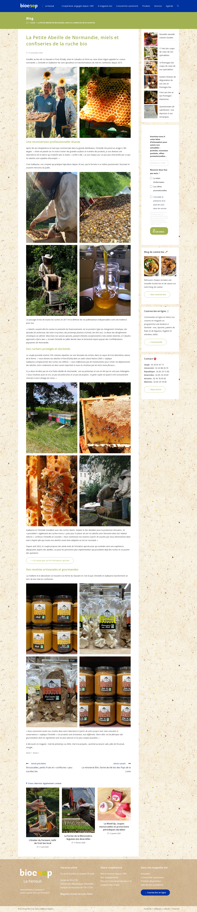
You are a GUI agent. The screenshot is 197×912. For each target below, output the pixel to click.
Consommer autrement (152, 877)
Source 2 (35, 753)
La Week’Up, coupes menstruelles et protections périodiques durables (114, 826)
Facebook (147, 909)
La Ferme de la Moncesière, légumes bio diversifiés (78, 837)
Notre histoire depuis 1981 (114, 873)
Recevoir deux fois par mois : (158, 171)
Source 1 (28, 753)
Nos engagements (109, 877)
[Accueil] (27, 23)
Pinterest (175, 909)
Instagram (157, 909)
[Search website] (178, 6)
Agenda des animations (152, 884)
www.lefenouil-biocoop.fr (32, 889)
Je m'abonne (158, 231)
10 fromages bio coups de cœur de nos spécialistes (167, 66)
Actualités (145, 873)
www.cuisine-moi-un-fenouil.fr (35, 892)
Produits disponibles (151, 881)
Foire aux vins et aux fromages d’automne (166, 95)
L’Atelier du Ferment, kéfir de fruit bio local (42, 842)
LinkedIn (167, 909)
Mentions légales (46, 909)
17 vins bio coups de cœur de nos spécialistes (167, 52)
